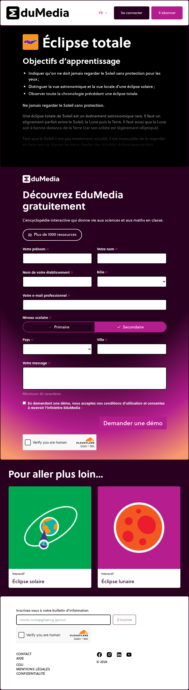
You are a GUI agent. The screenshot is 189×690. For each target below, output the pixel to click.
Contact (24, 653)
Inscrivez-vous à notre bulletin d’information (52, 610)
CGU (19, 664)
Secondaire (130, 327)
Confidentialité (30, 673)
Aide (20, 658)
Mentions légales (33, 669)
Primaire (58, 327)
